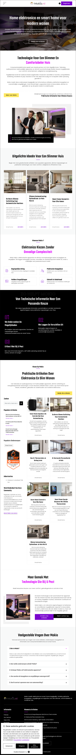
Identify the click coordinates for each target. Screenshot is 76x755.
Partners (6, 715)
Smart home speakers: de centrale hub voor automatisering (38, 416)
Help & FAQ (7, 720)
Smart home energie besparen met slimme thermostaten (12, 430)
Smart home (9, 227)
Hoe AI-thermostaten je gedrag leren (38, 459)
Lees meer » (21, 227)
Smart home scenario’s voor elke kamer (38, 501)
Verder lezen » (9, 418)
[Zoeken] (21, 403)
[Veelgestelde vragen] (60, 3)
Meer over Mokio (11, 95)
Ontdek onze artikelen (44, 617)
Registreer (66, 3)
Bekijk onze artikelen (38, 41)
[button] (4, 3)
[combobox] (11, 403)
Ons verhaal (7, 717)
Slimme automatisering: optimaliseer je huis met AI (13, 415)
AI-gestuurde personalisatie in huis (61, 459)
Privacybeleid (45, 743)
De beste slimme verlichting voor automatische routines (61, 417)
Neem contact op (63, 616)
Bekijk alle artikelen (64, 393)
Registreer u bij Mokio (10, 513)
